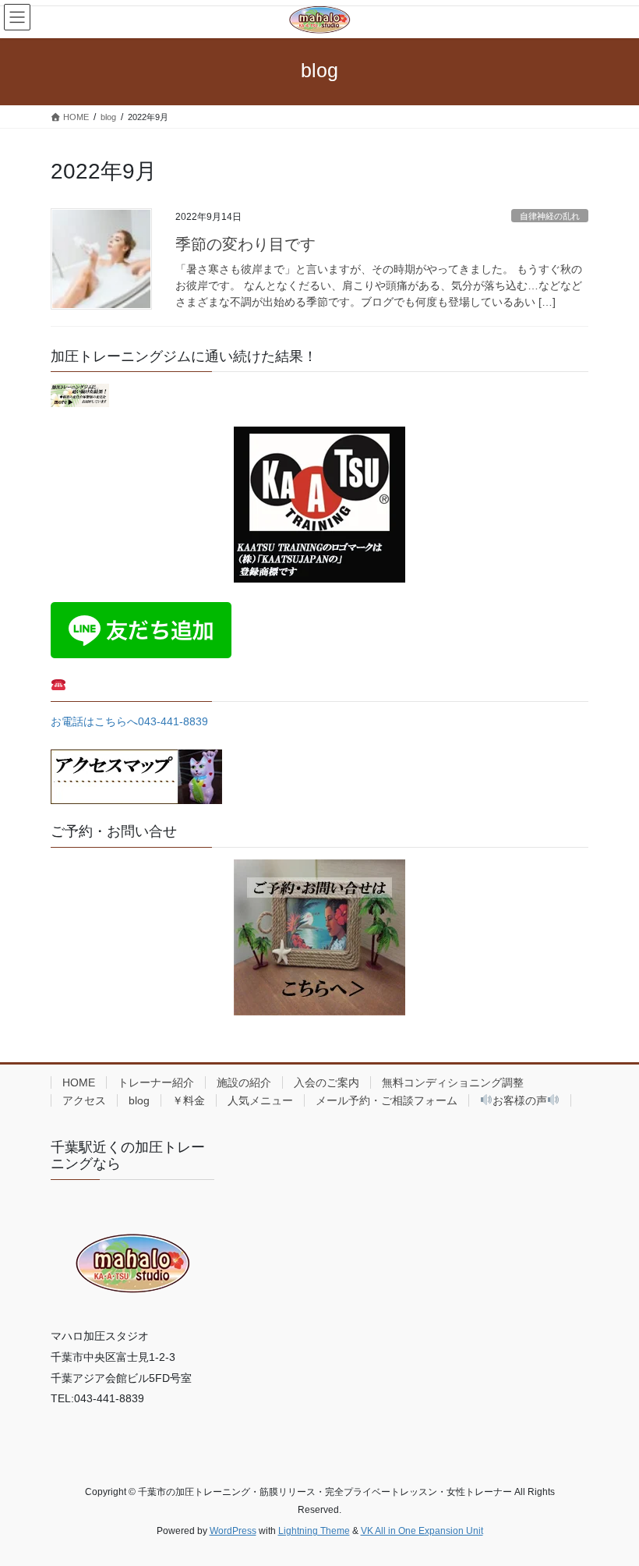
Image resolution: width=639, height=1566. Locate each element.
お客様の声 (519, 1100)
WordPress (233, 1530)
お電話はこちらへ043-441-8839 (129, 721)
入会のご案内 (326, 1082)
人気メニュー (260, 1100)
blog (139, 1100)
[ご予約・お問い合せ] (319, 937)
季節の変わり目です (245, 244)
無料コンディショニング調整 (453, 1082)
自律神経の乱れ (550, 216)
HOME (78, 1082)
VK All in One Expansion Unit (422, 1530)
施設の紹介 (244, 1082)
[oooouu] (80, 394)
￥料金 (188, 1100)
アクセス (84, 1100)
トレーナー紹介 (156, 1082)
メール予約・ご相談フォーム (386, 1100)
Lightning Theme (314, 1530)
